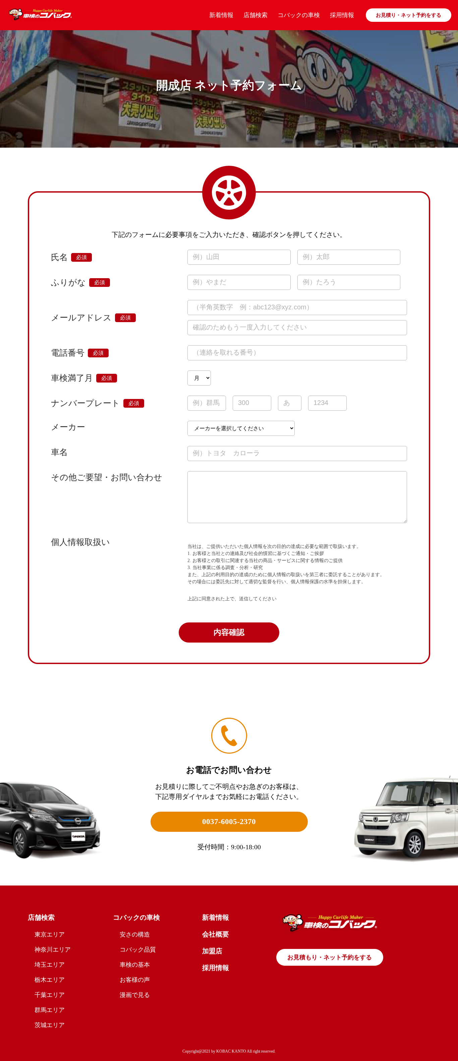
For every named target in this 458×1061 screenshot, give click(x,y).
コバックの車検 (299, 15)
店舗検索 (255, 15)
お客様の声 (135, 979)
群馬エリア (50, 1010)
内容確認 (229, 632)
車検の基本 (135, 964)
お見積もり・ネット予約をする (329, 957)
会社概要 (215, 934)
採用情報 (342, 15)
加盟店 (212, 951)
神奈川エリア (53, 949)
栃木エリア (50, 979)
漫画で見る (135, 995)
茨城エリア (50, 1025)
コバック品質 (138, 949)
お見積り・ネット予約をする (408, 15)
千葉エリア (50, 995)
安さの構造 (135, 934)
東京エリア (50, 934)
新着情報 (221, 15)
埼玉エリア (50, 964)
